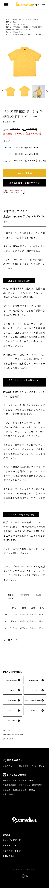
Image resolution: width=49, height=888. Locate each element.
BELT (12, 710)
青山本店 (22, 780)
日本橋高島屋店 (9, 785)
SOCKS (34, 710)
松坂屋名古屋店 (19, 789)
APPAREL (16, 27)
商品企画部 (23, 766)
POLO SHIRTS (33, 19)
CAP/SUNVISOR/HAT (33, 700)
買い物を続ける (9, 738)
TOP (7, 19)
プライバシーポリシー (13, 850)
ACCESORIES (11, 720)
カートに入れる (24, 173)
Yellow (22, 24)
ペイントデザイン (38, 766)
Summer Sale (18, 34)
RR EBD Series (18, 32)
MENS (25, 27)
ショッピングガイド (12, 840)
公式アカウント (9, 766)
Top (27, 876)
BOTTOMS (12, 700)
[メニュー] (8, 4)
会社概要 (7, 834)
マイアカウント (10, 845)
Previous (4, 91)
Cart (42, 4)
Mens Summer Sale (34, 34)
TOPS (11, 690)
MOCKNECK (33, 680)
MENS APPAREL (18, 19)
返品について (8, 730)
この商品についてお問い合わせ (24, 182)
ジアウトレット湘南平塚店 (30, 785)
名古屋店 (6, 789)
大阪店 (32, 789)
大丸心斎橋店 (8, 794)
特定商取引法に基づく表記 (13, 734)
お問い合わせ (9, 856)
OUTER (34, 690)
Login (36, 4)
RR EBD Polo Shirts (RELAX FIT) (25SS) (20, 29)
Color (15, 22)
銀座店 (32, 780)
